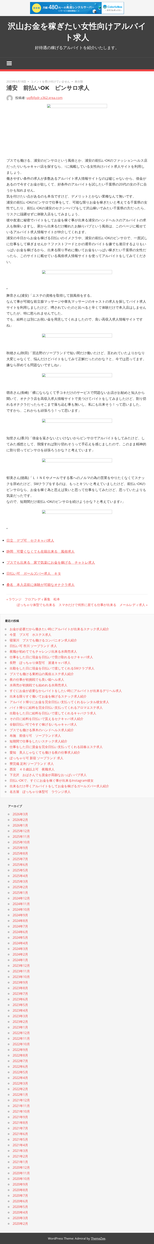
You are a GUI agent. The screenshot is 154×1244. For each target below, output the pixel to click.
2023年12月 (21, 965)
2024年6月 (20, 932)
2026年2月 (20, 820)
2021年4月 (20, 1145)
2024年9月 (20, 915)
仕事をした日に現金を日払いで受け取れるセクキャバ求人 (51, 657)
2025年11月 (21, 836)
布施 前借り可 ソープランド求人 (35, 735)
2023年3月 (20, 1016)
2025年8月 (20, 853)
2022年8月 (20, 1055)
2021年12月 (21, 1100)
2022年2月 (20, 1089)
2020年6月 (20, 1201)
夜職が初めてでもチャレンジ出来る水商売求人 (43, 651)
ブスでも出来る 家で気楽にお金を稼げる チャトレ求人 (50, 562)
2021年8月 (20, 1122)
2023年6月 (20, 999)
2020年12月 (21, 1167)
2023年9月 (20, 982)
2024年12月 (21, 898)
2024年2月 (20, 954)
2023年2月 (20, 1021)
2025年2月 (20, 887)
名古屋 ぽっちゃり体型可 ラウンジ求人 (40, 791)
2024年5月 (20, 937)
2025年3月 (20, 881)
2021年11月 (21, 1106)
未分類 (79, 81)
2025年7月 (20, 859)
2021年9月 (20, 1117)
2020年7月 (20, 1195)
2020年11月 (21, 1173)
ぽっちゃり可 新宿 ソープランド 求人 (36, 758)
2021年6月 (20, 1134)
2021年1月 (20, 1162)
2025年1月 (20, 892)
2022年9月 (20, 1049)
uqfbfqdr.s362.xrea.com (44, 98)
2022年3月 (20, 1083)
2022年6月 (20, 1066)
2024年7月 (20, 926)
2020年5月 (20, 1207)
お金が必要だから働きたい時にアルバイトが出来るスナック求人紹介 (59, 629)
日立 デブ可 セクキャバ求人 (30, 540)
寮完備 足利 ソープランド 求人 (32, 763)
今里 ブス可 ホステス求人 (30, 634)
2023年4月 (20, 1010)
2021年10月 (21, 1111)
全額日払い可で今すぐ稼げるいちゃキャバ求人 (43, 724)
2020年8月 (20, 1190)
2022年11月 (21, 1038)
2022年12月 (21, 1033)
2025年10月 (21, 842)
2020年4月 (20, 1212)
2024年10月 (21, 909)
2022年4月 (20, 1078)
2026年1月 (20, 825)
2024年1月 (20, 960)
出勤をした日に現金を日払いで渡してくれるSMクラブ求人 (52, 668)
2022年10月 (21, 1044)
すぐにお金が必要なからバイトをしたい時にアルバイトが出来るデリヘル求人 (66, 691)
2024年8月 (20, 920)
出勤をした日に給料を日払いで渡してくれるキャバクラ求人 (53, 713)
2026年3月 (20, 814)
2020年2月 (20, 1223)
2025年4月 (20, 876)
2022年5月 (20, 1072)
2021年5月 (20, 1139)
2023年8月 (20, 988)
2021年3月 (20, 1150)
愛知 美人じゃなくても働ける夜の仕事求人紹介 (45, 752)
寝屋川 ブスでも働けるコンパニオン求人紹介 (43, 640)
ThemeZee (98, 1238)
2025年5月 (20, 870)
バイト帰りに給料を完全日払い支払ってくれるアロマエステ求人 (56, 707)
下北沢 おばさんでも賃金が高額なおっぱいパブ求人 (48, 775)
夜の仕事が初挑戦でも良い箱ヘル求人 (37, 679)
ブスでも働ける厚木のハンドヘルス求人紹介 (42, 730)
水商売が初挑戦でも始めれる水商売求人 (38, 685)
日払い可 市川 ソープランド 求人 (33, 646)
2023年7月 (20, 993)
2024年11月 (21, 904)
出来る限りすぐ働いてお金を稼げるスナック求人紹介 (48, 696)
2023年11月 (21, 971)
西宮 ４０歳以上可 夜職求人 (32, 769)
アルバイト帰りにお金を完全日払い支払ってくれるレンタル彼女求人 (59, 702)
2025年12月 (21, 831)
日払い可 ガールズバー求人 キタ (33, 573)
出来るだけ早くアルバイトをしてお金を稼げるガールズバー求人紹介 (59, 786)
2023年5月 (20, 1005)
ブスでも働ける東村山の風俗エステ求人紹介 (42, 674)
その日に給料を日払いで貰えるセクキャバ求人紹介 (46, 719)
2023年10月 (21, 977)
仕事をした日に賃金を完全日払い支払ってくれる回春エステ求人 (56, 747)
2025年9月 (20, 848)
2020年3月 (20, 1218)
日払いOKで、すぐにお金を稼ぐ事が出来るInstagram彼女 (52, 780)
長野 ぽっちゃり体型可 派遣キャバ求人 (40, 662)
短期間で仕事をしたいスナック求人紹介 (38, 741)
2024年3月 (20, 949)
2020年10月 (21, 1178)
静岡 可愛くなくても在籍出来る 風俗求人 (40, 551)
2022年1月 (20, 1094)
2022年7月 (20, 1061)
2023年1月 (20, 1027)
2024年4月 (20, 943)
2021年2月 (20, 1156)
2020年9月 (20, 1184)
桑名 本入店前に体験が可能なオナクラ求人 (40, 584)
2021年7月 (20, 1128)
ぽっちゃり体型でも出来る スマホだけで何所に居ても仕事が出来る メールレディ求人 (81, 605)
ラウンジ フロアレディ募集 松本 (34, 599)
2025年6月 (20, 864)
